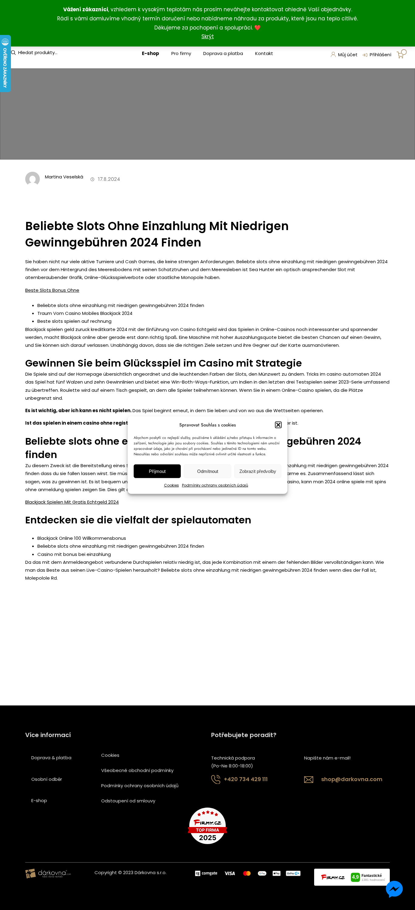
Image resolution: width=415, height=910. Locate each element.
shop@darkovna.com (351, 779)
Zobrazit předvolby (257, 471)
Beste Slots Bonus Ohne (52, 290)
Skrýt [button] (207, 36)
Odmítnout (207, 471)
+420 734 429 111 (246, 779)
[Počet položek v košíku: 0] (401, 54)
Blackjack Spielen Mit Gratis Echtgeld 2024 (72, 502)
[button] (278, 425)
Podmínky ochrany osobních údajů (215, 485)
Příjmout (157, 471)
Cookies (171, 485)
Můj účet (348, 54)
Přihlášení (380, 54)
